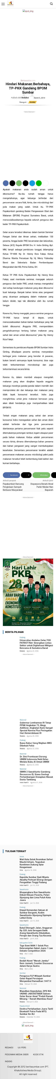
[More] (46, 183)
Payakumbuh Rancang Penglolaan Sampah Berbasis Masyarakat (13, 487)
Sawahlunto (24, 889)
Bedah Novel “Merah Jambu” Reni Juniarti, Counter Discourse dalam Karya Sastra (36, 963)
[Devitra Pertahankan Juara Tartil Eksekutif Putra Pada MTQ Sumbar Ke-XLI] (10, 1010)
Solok (22, 856)
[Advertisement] (28, 45)
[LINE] (39, 183)
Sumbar (32, 102)
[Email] (25, 183)
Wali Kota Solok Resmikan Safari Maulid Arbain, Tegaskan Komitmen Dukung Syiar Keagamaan (36, 863)
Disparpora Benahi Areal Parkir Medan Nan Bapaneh (42, 487)
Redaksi (25, 97)
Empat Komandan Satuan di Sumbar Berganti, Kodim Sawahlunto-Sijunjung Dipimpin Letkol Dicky (35, 914)
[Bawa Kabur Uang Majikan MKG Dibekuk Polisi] (10, 745)
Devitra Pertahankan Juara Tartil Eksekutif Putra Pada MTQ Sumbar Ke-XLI (36, 1011)
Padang (22, 637)
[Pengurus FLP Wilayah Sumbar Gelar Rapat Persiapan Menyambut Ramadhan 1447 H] (10, 978)
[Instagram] (36, 4)
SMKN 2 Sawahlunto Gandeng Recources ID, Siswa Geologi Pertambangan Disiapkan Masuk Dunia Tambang (36, 775)
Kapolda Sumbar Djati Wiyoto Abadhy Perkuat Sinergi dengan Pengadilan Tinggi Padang (36, 880)
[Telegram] (32, 183)
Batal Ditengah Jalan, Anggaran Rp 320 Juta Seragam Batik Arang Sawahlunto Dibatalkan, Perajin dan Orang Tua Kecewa (36, 932)
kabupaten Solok (26, 942)
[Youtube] (45, 4)
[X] (40, 4)
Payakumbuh (25, 1006)
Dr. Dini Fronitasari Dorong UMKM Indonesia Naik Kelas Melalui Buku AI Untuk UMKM (34, 759)
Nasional (23, 720)
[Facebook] (32, 4)
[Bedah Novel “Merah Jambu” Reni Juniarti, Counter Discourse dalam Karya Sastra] (10, 962)
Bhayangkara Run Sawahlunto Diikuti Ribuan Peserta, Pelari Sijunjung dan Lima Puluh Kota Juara (35, 896)
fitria (21, 870)
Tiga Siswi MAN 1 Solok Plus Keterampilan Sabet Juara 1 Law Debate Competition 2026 (36, 948)
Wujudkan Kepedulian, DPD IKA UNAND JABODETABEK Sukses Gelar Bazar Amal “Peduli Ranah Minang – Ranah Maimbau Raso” (36, 995)
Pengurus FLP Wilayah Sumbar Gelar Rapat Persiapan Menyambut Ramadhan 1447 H (35, 978)
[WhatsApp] (19, 183)
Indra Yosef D (24, 782)
